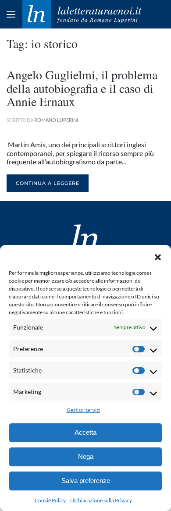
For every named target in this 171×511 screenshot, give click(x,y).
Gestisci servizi (83, 410)
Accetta (85, 432)
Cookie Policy (50, 500)
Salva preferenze (85, 480)
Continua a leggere (47, 183)
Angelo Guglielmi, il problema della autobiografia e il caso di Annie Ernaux (82, 88)
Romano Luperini (56, 120)
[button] (157, 256)
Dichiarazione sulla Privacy (101, 500)
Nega (85, 456)
